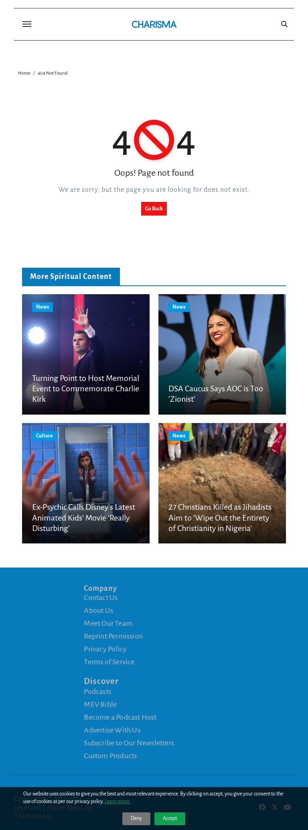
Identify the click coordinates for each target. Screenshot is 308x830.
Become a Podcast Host (120, 717)
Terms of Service (109, 662)
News (42, 307)
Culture (44, 436)
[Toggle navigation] (27, 24)
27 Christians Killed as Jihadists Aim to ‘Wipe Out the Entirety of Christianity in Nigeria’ (220, 517)
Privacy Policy (105, 649)
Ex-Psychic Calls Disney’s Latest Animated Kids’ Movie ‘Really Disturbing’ (83, 517)
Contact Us (101, 598)
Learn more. (117, 801)
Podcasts (97, 692)
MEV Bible (100, 704)
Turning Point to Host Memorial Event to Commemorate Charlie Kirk (85, 389)
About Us (98, 610)
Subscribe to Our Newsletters (129, 743)
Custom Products (110, 756)
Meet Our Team (108, 623)
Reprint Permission (113, 636)
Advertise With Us (112, 730)
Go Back (154, 209)
